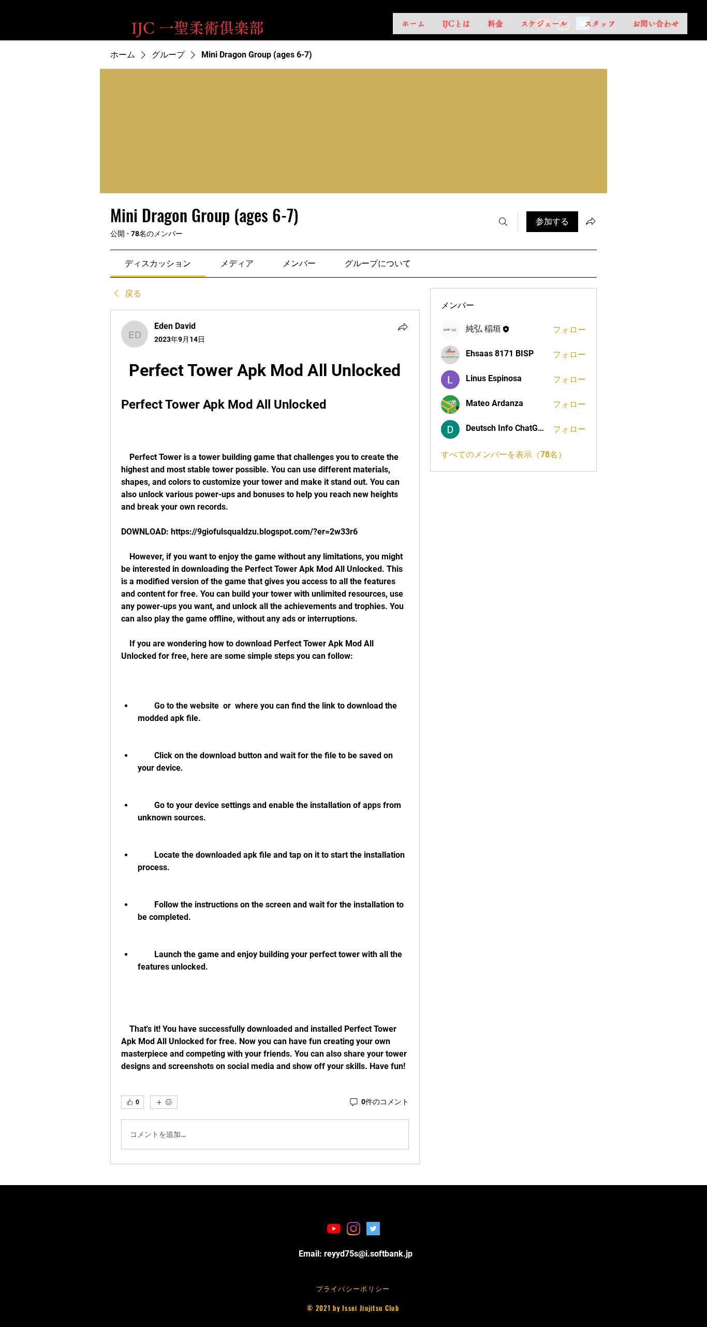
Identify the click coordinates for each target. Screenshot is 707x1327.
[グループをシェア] (590, 221)
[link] (158, 263)
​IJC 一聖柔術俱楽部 (197, 27)
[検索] (503, 221)
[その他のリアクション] (164, 1102)
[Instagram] (353, 1228)
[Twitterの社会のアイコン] (373, 1228)
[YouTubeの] (334, 1228)
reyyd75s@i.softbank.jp (368, 1254)
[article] (265, 737)
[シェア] (402, 327)
